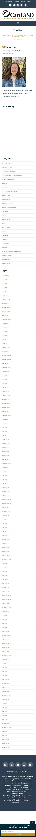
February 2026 (6, 300)
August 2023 (5, 420)
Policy (3, 231)
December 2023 (6, 404)
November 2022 (6, 455)
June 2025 (4, 332)
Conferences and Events (8, 179)
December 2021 (6, 499)
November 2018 (6, 647)
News (3, 223)
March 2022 (5, 487)
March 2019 (5, 631)
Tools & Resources (12, 771)
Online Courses (26, 773)
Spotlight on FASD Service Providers (11, 251)
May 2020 (4, 575)
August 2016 (5, 731)
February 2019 (6, 635)
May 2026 (4, 288)
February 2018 (6, 683)
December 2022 (6, 451)
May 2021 (4, 527)
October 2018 (6, 651)
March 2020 (5, 583)
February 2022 (6, 491)
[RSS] (25, 5)
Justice (4, 215)
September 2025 (6, 320)
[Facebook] (10, 5)
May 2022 (4, 480)
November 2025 (6, 312)
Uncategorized (6, 263)
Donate (18, 773)
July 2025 (4, 328)
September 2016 (6, 727)
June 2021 (4, 523)
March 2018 (5, 679)
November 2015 (6, 747)
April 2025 (5, 340)
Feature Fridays (6, 195)
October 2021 (6, 507)
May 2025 (4, 336)
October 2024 (6, 364)
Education (4, 187)
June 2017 (4, 707)
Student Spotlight (7, 255)
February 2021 (6, 539)
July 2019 (4, 615)
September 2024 (6, 368)
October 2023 (6, 411)
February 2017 (6, 723)
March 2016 (5, 739)
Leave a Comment (8, 53)
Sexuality (4, 247)
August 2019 (5, 611)
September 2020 (6, 559)
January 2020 (5, 591)
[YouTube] (21, 5)
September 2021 (6, 511)
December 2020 (6, 547)
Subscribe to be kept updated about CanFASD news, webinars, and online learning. (18, 827)
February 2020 (6, 587)
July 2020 (4, 567)
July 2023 (4, 424)
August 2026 (5, 276)
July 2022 (4, 471)
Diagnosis (4, 183)
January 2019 (5, 639)
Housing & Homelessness (9, 207)
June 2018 (4, 667)
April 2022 (5, 483)
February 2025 (6, 348)
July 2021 (4, 519)
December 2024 (6, 356)
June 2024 (4, 380)
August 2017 (5, 699)
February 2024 (6, 396)
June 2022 (4, 475)
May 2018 (4, 671)
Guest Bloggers (6, 199)
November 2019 (6, 599)
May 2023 (4, 431)
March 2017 (5, 719)
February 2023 (6, 444)
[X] (14, 5)
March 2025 (5, 344)
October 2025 (6, 316)
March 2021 (5, 535)
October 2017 (6, 691)
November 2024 (6, 360)
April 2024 (5, 388)
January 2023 (5, 447)
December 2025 (6, 308)
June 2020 (4, 571)
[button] (18, 23)
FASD (19, 770)
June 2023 (4, 427)
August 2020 (5, 563)
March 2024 (5, 391)
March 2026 (5, 296)
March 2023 (5, 440)
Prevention (5, 239)
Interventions (5, 211)
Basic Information (7, 167)
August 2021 (5, 515)
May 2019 (4, 623)
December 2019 (6, 595)
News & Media (6, 227)
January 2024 (5, 400)
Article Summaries (7, 163)
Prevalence (5, 235)
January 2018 (5, 687)
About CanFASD (12, 770)
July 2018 (4, 663)
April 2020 (5, 579)
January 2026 (5, 304)
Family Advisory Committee (9, 191)
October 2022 (6, 460)
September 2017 (6, 695)
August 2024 (5, 371)
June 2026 (4, 284)
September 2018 (6, 655)
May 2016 (4, 735)
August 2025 (5, 324)
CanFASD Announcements (9, 171)
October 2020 (6, 555)
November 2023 (6, 408)
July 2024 (4, 376)
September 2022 (6, 464)
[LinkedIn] (18, 5)
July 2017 (4, 703)
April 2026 (5, 292)
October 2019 (6, 603)
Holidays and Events (7, 203)
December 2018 (6, 643)
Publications (5, 243)
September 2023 (6, 416)
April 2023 (5, 435)
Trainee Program (6, 259)
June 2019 (4, 619)
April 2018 (5, 675)
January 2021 (5, 543)
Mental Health (6, 219)
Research (25, 770)
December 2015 (6, 743)
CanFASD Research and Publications (12, 175)
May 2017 (4, 711)
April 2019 (5, 627)
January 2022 (5, 495)
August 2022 (5, 467)
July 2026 (4, 280)
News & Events (10, 773)
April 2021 (5, 531)
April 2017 (5, 715)
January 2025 (5, 352)
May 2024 (4, 384)
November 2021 (6, 503)
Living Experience (25, 771)
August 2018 (5, 659)
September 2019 (6, 607)
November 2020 (6, 551)
